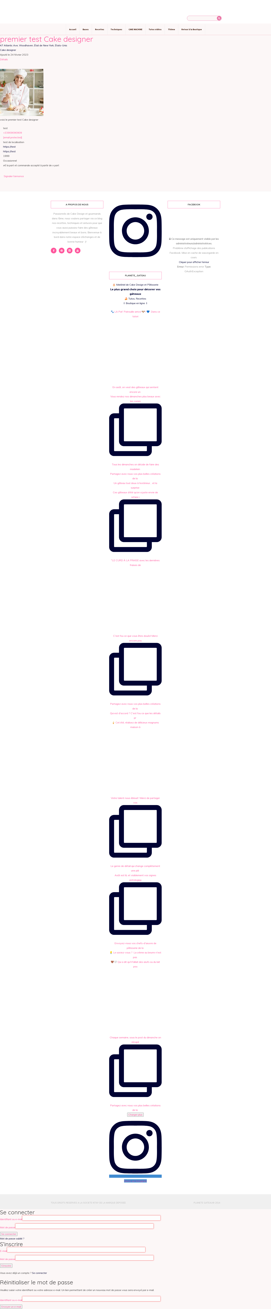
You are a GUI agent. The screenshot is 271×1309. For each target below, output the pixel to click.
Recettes (99, 29)
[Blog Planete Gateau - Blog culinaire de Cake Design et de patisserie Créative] (135, 12)
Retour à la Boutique (191, 29)
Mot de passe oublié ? (12, 1238)
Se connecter (39, 1272)
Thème (171, 29)
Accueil (72, 29)
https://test (9, 146)
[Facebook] (53, 250)
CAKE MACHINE (135, 29)
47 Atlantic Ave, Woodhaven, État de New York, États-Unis (33, 45)
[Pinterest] (61, 250)
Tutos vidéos (155, 29)
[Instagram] (69, 250)
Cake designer (8, 49)
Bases (86, 29)
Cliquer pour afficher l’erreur (194, 262)
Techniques (116, 29)
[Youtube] (77, 250)
